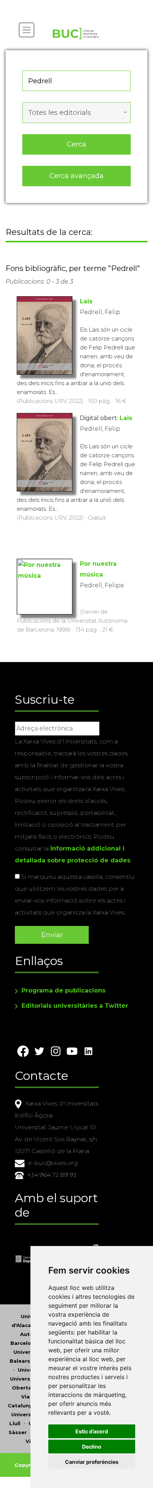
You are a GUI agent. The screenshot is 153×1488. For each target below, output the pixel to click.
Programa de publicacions (63, 990)
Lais (86, 301)
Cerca (76, 144)
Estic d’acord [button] (91, 1431)
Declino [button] (91, 1446)
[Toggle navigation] (26, 30)
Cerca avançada (76, 175)
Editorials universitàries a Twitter (75, 1005)
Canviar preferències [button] (91, 1462)
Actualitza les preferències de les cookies (68, 5)
